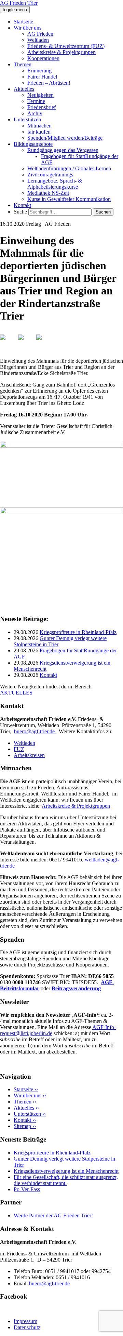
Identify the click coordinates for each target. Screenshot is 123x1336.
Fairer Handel (42, 77)
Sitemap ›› (25, 1126)
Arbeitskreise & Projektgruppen (61, 52)
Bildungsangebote (33, 144)
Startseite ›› (26, 1089)
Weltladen (38, 40)
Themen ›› (25, 1101)
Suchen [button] (103, 212)
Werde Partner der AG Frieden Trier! (53, 1215)
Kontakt (22, 205)
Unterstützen (27, 119)
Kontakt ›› (25, 1120)
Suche (20, 212)
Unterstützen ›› (30, 1114)
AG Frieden (40, 34)
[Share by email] (44, 343)
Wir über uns (27, 28)
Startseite (23, 21)
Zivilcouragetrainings (50, 174)
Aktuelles (24, 89)
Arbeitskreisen (29, 755)
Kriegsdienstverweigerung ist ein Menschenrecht (66, 1171)
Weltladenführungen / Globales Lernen (69, 168)
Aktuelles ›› (26, 1108)
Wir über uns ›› (30, 1095)
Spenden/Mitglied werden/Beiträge (64, 138)
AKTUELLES (16, 693)
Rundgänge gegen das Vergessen (62, 150)
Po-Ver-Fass (27, 1189)
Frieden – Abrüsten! (48, 83)
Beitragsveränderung (76, 988)
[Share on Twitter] (26, 343)
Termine (36, 101)
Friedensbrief (41, 107)
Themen (22, 64)
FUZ (19, 749)
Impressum (25, 1321)
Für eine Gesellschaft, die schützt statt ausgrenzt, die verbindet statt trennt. (66, 1180)
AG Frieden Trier (19, 3)
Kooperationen (43, 58)
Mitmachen (39, 126)
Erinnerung (39, 70)
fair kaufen (39, 132)
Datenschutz (27, 1327)
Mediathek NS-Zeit (48, 193)
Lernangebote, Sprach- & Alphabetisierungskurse (54, 184)
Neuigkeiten (40, 95)
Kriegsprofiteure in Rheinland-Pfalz (78, 632)
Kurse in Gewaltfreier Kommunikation (69, 199)
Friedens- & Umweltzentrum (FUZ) (66, 46)
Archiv (34, 113)
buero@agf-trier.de (35, 731)
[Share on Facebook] (8, 343)
